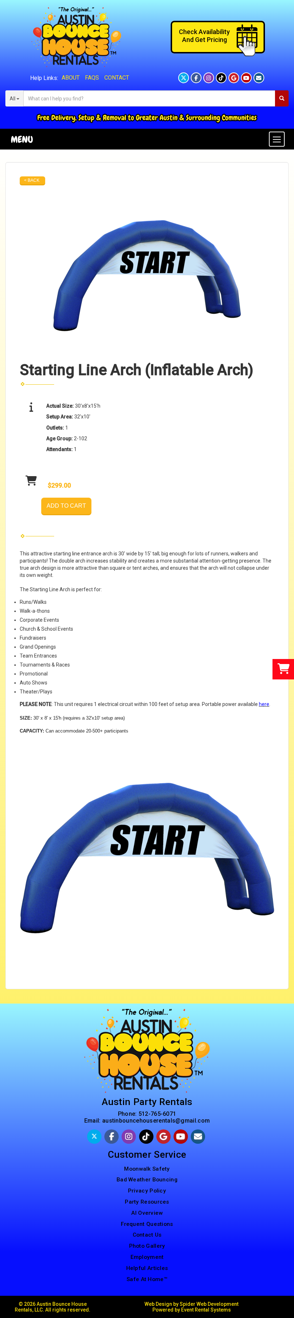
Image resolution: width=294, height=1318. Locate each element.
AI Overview (146, 1213)
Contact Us (147, 1235)
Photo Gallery (147, 1246)
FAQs (92, 77)
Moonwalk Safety (147, 1169)
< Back (31, 180)
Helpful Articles (147, 1268)
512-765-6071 (157, 1113)
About (71, 77)
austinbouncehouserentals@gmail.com (156, 1120)
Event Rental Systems (206, 1310)
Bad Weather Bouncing (147, 1179)
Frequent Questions (147, 1224)
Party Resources (147, 1202)
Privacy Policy (147, 1190)
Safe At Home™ (147, 1279)
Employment (147, 1257)
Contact (116, 77)
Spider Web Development (209, 1304)
